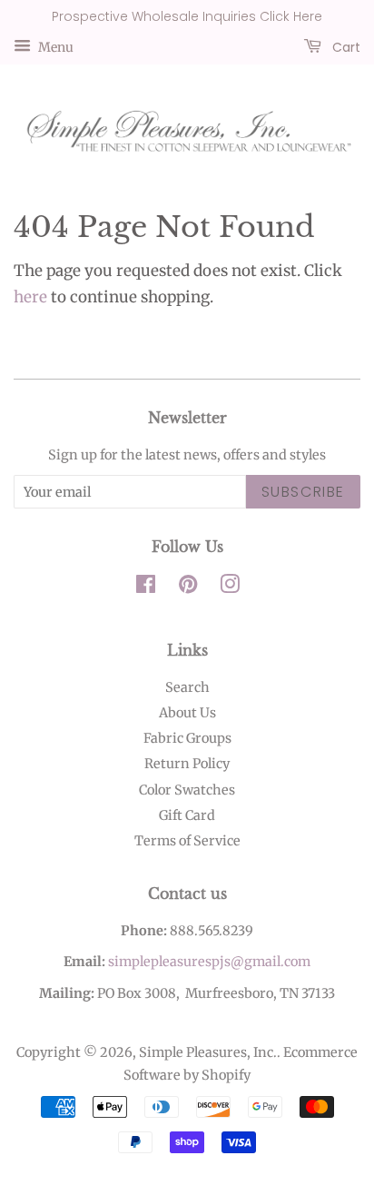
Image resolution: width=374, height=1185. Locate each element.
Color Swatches (187, 790)
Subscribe (303, 491)
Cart (344, 46)
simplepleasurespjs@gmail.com (209, 961)
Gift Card (187, 815)
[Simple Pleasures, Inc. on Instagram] (230, 587)
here (30, 297)
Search (187, 687)
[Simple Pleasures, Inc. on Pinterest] (188, 587)
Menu (54, 46)
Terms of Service (187, 841)
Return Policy (187, 763)
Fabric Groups (187, 738)
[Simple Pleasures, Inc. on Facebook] (145, 587)
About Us (187, 713)
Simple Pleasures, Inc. (208, 1052)
